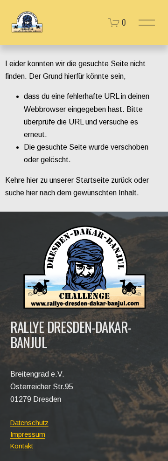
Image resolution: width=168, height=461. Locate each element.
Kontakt (21, 446)
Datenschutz (29, 423)
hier (32, 180)
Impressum (27, 434)
